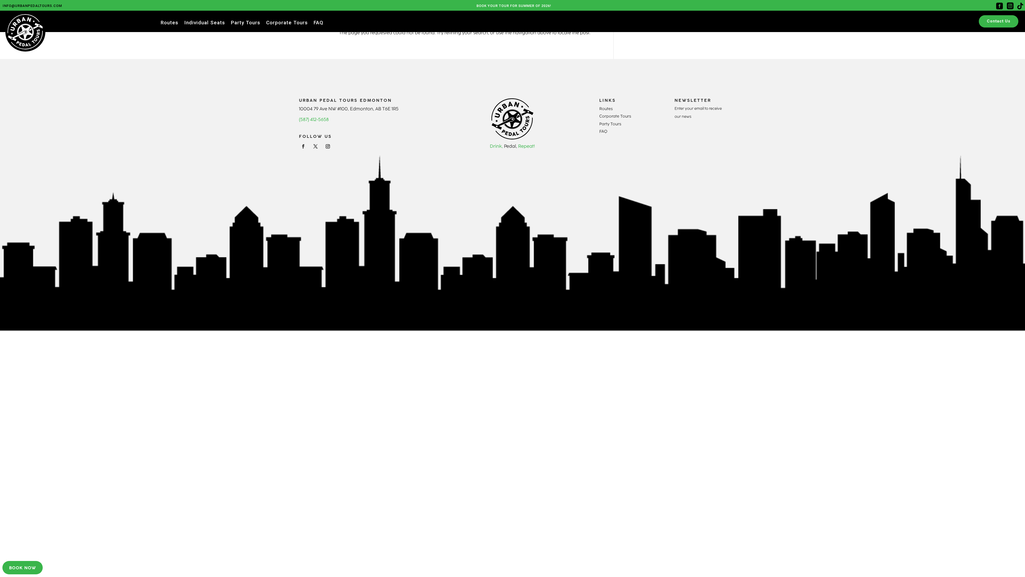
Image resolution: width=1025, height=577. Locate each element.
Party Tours (245, 23)
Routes (169, 23)
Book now (22, 567)
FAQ (318, 23)
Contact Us (998, 21)
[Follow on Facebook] (303, 146)
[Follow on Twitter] (315, 146)
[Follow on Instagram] (328, 146)
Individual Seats (204, 23)
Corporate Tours (287, 23)
